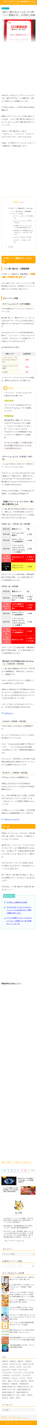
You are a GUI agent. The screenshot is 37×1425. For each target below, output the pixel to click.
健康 (10, 1381)
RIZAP (19, 1367)
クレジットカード (28, 1372)
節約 (4, 1162)
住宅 (4, 1381)
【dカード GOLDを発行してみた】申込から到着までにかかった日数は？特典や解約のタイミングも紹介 (22, 1294)
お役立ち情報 (20, 1162)
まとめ (10, 247)
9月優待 (20, 1361)
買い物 (5, 1398)
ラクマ (29, 1378)
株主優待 (14, 1383)
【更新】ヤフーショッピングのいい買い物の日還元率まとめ (23, 226)
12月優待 (28, 1361)
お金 (14, 1369)
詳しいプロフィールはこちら (14, 1240)
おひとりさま (6, 1369)
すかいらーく (23, 1369)
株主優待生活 (24, 1383)
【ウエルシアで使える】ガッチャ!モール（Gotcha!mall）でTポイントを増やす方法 (22, 1317)
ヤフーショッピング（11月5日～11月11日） (23, 221)
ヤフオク (22, 1378)
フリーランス (26, 1375)
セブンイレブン (16, 1375)
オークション (17, 1372)
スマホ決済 (5, 1375)
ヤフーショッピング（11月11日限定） (23, 217)
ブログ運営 (5, 1378)
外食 (31, 1381)
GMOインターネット (15, 1364)
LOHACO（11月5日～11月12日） (23, 237)
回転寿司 (24, 1381)
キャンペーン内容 (17, 214)
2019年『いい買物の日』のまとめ (20, 208)
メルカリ (14, 1378)
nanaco (12, 1367)
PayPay (29, 1162)
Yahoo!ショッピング (11, 819)
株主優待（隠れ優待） (22, 1392)
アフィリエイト (6, 1372)
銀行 (18, 1398)
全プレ (16, 1381)
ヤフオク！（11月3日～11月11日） (22, 241)
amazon (5, 1364)
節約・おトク (5, 8)
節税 (24, 1395)
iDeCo (4, 1367)
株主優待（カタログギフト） (24, 1386)
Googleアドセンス (28, 1364)
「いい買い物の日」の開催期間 (21, 211)
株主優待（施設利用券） (23, 1389)
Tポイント (11, 1162)
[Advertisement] (18, 69)
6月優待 (5, 1361)
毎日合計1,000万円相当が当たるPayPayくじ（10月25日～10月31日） (23, 232)
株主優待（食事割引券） (8, 1395)
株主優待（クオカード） (8, 1389)
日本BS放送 (5, 1383)
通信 (12, 1398)
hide (21, 202)
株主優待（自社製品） (8, 1392)
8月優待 (12, 1361)
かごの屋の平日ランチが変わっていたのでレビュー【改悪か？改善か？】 (22, 1287)
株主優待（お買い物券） (8, 1386)
